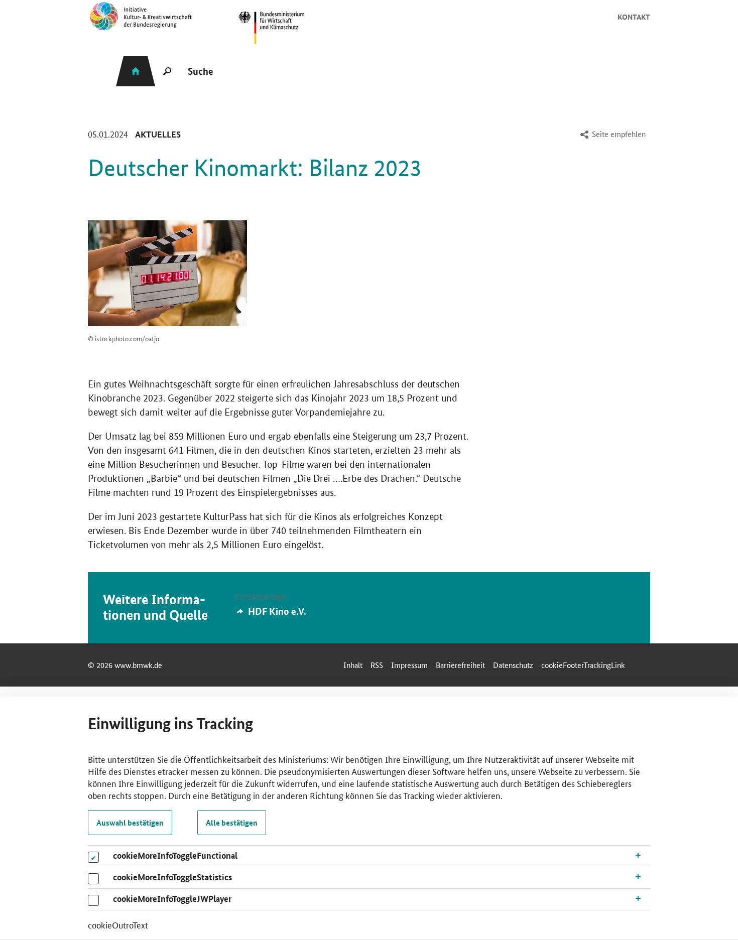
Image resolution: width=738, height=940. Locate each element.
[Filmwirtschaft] (167, 273)
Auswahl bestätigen (130, 822)
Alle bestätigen (232, 822)
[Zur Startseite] (271, 28)
